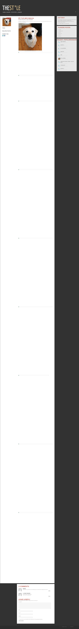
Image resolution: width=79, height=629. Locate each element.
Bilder (8, 12)
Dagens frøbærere (63, 41)
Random (73, 40)
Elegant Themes (64, 626)
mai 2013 (59, 29)
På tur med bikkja (63, 58)
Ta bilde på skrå (63, 65)
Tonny (63, 42)
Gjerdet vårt (62, 51)
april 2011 (59, 36)
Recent (60, 40)
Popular (67, 40)
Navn (19, 609)
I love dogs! (26, 593)
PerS (24, 588)
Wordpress (71, 626)
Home (3, 14)
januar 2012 (60, 33)
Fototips (14, 12)
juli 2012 (59, 32)
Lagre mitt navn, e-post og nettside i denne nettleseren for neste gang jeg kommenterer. (31, 619)
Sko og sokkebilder (63, 48)
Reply (49, 596)
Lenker (19, 12)
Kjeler (61, 54)
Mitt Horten (67, 23)
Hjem (4, 12)
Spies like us (62, 68)
